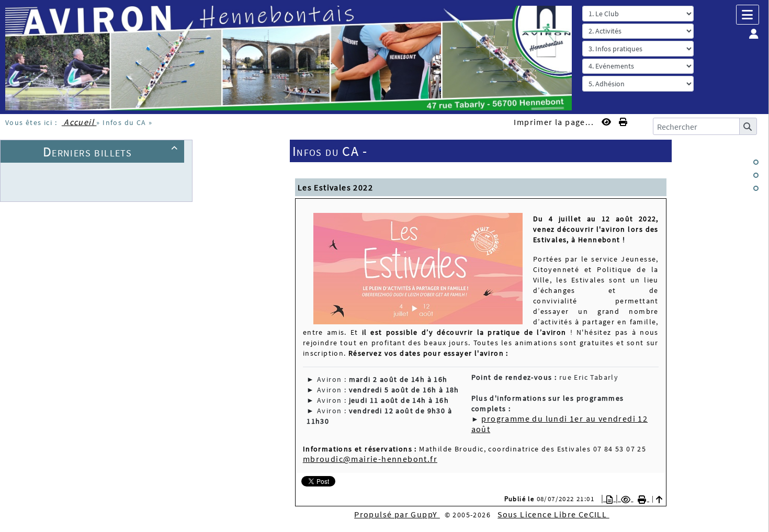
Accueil (79, 122)
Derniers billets (110, 151)
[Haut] (756, 162)
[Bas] (756, 188)
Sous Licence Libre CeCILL (553, 514)
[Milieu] (756, 175)
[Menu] (747, 15)
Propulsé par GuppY (397, 514)
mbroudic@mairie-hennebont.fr (370, 459)
